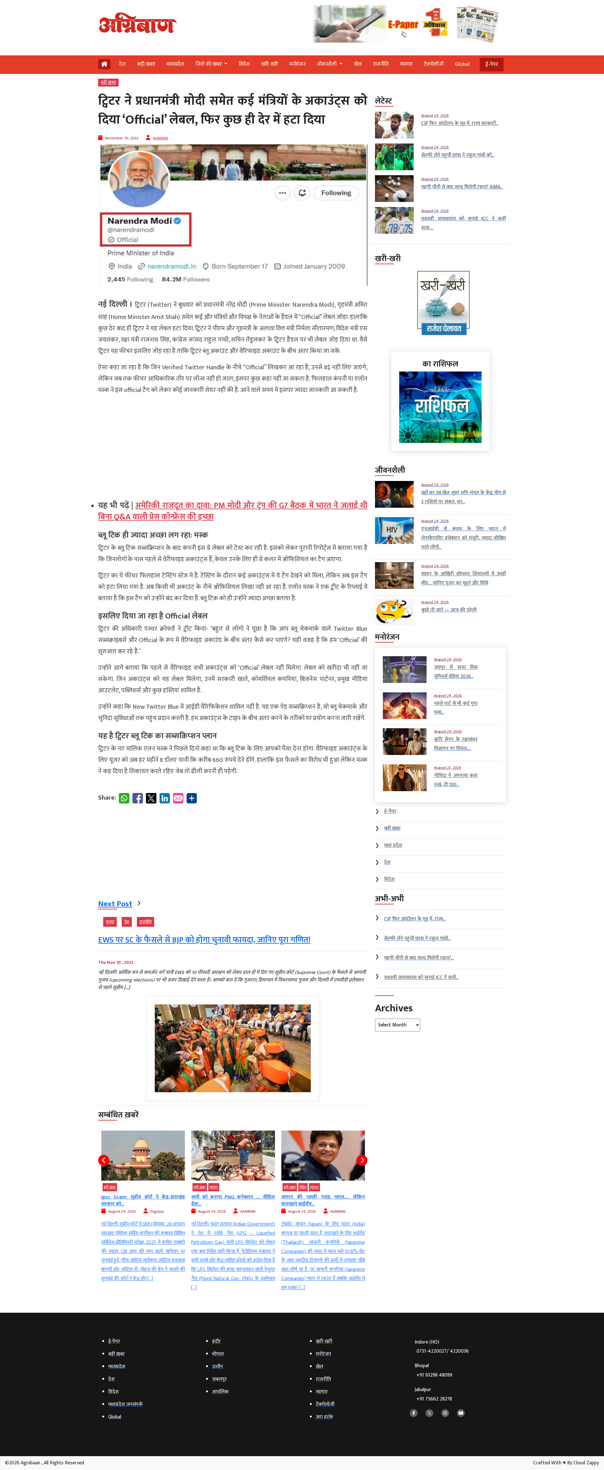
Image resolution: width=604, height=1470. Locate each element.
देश (122, 64)
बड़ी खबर (146, 64)
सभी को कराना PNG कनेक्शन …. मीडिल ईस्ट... (143, 1200)
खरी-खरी (269, 64)
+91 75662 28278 (434, 1399)
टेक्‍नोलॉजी (434, 64)
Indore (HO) (442, 1347)
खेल (358, 64)
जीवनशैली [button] (327, 64)
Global (462, 64)
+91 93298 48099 (434, 1375)
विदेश (244, 64)
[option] (143, 1212)
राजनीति (381, 64)
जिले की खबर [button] (209, 64)
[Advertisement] (232, 445)
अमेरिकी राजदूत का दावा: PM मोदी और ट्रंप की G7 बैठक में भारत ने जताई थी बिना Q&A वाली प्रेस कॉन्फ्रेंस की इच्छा (232, 511)
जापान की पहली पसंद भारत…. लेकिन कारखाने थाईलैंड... (233, 1200)
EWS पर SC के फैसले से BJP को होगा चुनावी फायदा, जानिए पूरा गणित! (204, 940)
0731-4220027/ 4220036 (443, 1351)
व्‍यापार (406, 64)
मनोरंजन (297, 64)
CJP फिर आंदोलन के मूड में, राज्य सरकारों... (320, 1197)
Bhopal (433, 1370)
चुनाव (110, 921)
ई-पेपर (491, 64)
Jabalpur (433, 1394)
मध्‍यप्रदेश (175, 64)
